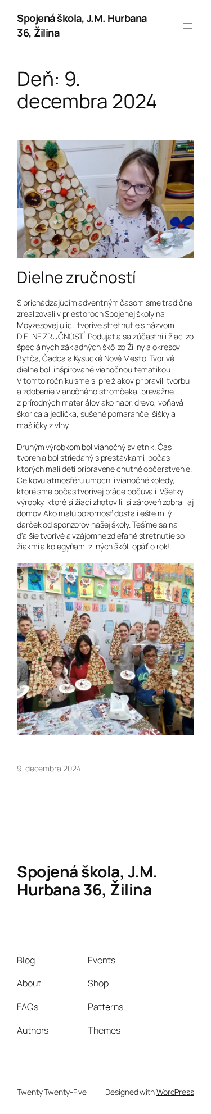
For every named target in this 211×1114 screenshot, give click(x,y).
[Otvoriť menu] (187, 26)
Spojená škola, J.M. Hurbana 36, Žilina (87, 880)
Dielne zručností (76, 278)
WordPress (175, 1091)
